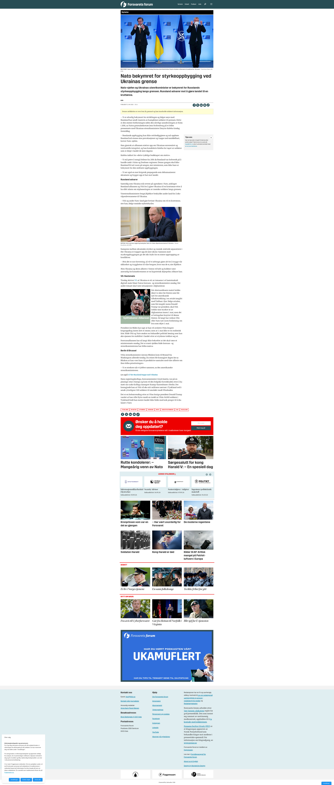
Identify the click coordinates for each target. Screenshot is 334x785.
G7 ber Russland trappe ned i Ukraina (143, 375)
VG (135, 280)
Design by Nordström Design (194, 766)
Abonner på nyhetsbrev (161, 737)
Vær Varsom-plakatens (194, 711)
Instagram (156, 723)
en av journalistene (191, 146)
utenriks (142, 409)
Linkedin (155, 728)
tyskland (125, 409)
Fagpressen (188, 750)
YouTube (155, 732)
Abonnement (157, 705)
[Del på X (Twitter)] (197, 105)
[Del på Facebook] (194, 105)
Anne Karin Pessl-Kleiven (130, 708)
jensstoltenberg (167, 409)
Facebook (156, 719)
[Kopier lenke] (208, 105)
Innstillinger (326, 783)
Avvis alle (38, 779)
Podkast (193, 4)
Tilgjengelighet (157, 710)
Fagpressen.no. (9, 772)
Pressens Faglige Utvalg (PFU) (197, 726)
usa (177, 409)
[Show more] (211, 137)
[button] (207, 475)
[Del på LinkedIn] (201, 105)
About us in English (191, 761)
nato (157, 409)
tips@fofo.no (189, 144)
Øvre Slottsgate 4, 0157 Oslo (131, 717)
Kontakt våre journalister (130, 701)
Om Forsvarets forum (160, 697)
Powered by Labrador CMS (167, 782)
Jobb (199, 4)
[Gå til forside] (137, 4)
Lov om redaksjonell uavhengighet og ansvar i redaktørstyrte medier (198, 698)
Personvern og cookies (161, 714)
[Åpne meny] (211, 4)
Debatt (187, 4)
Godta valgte (26, 779)
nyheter (134, 409)
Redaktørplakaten (190, 704)
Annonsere (156, 701)
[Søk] (205, 4)
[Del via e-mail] (204, 105)
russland (184, 409)
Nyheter (180, 4)
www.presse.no (190, 743)
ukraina (150, 409)
